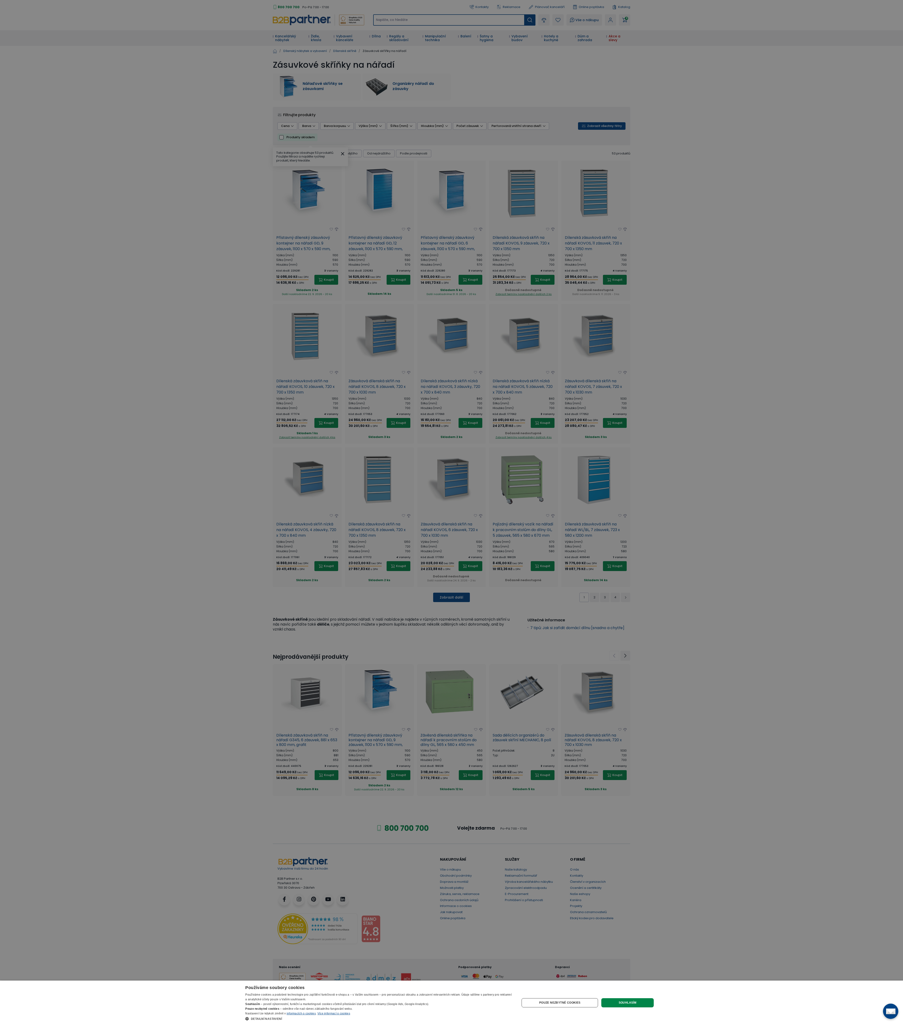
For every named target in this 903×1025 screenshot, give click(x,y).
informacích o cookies (301, 1013)
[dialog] (451, 1003)
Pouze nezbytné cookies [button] (560, 1002)
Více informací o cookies (333, 1013)
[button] (378, 1018)
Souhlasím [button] (628, 1002)
